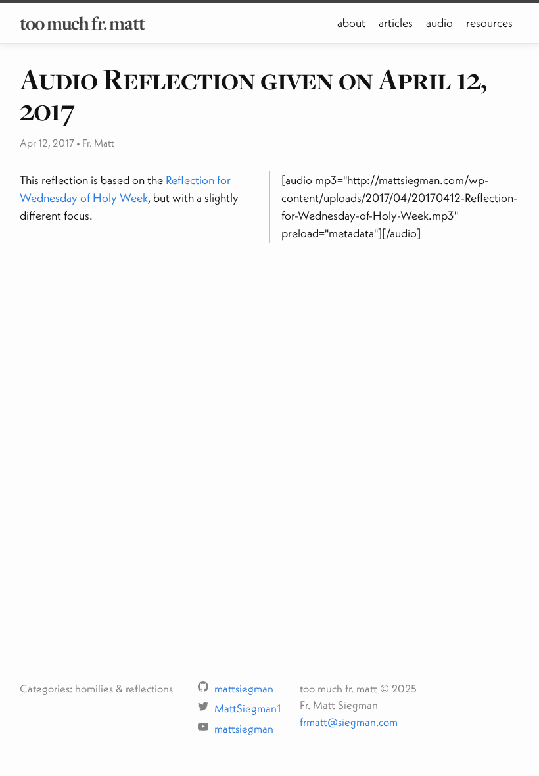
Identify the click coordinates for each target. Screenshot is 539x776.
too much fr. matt (82, 23)
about (351, 22)
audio (439, 22)
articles (396, 22)
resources (489, 22)
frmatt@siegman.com (349, 722)
